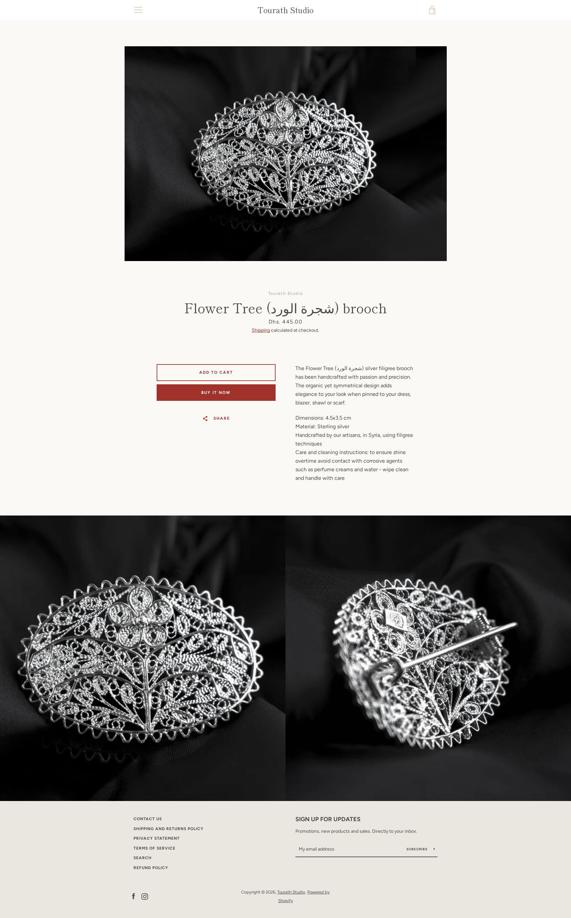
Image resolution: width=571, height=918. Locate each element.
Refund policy (150, 867)
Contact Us (147, 819)
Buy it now (216, 392)
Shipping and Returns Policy (168, 828)
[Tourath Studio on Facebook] (133, 896)
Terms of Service (154, 848)
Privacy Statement (156, 838)
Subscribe (417, 849)
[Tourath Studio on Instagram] (144, 896)
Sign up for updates (328, 819)
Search (142, 858)
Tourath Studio (285, 10)
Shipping (261, 330)
